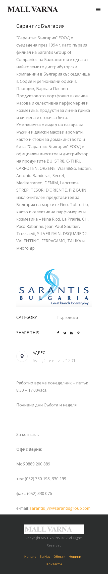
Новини (75, 556)
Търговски (67, 317)
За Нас (45, 556)
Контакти (54, 564)
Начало (30, 556)
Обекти (59, 556)
